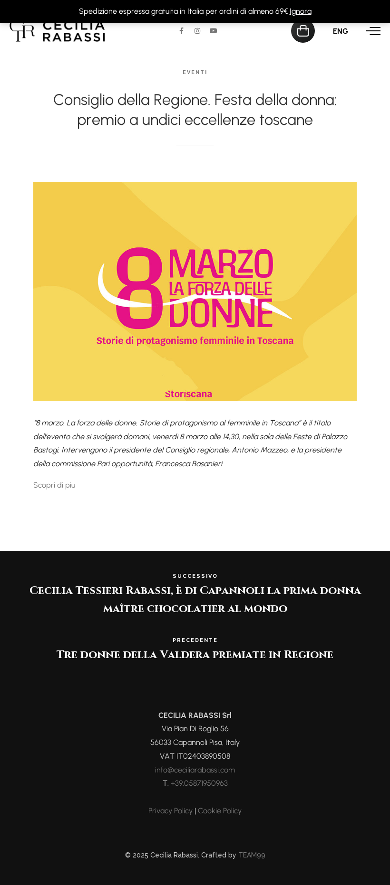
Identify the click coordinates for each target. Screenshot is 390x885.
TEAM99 (251, 855)
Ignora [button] (301, 11)
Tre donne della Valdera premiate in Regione (195, 654)
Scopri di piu (54, 485)
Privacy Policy (170, 810)
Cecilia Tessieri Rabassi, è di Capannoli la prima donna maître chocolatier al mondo (195, 594)
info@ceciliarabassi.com (195, 769)
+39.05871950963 (199, 783)
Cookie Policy (220, 810)
